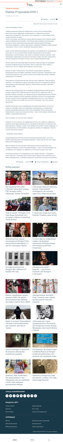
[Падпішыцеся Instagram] (28, 395)
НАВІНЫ (15, 440)
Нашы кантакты (36, 423)
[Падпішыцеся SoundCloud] (24, 395)
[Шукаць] (49, 440)
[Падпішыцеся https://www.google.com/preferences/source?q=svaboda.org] (7, 395)
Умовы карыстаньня (37, 426)
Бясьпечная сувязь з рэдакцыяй (40, 420)
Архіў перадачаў (36, 406)
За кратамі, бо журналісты (39, 411)
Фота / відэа (35, 409)
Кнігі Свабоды (9, 411)
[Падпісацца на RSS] (35, 395)
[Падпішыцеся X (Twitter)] (14, 395)
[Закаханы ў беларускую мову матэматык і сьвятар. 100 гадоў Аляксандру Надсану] (44, 366)
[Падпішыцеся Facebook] (10, 395)
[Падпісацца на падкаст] (21, 395)
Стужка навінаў (10, 406)
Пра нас (8, 420)
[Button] (44, 19)
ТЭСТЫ (32, 440)
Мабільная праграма (11, 426)
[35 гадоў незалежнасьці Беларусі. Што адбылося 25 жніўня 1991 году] (18, 258)
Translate (59, 1)
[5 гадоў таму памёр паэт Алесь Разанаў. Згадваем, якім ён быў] (44, 204)
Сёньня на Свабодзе (12, 8)
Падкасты (8, 409)
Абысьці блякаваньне (11, 423)
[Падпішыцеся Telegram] (31, 395)
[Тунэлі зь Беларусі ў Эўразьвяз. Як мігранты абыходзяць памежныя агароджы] (18, 340)
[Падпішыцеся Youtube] (17, 395)
